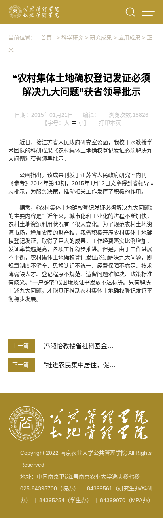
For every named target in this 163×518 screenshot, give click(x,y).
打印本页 (110, 123)
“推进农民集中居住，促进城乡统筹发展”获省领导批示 (80, 365)
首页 (46, 37)
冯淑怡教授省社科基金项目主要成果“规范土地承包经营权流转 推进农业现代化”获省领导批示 (80, 346)
